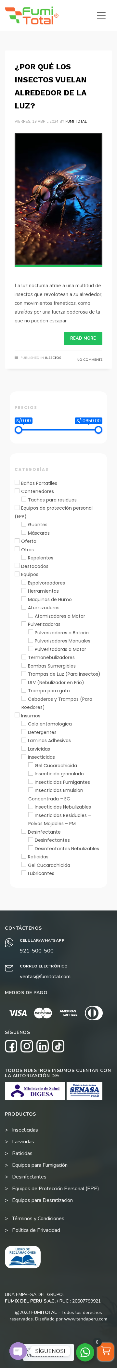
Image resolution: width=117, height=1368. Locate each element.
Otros (27, 549)
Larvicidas (39, 749)
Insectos (53, 358)
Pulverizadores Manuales (62, 641)
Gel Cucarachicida (56, 765)
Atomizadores (43, 608)
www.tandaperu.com (85, 1319)
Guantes (37, 525)
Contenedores (37, 491)
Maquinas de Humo (50, 599)
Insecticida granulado (59, 774)
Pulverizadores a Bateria (62, 632)
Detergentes (42, 732)
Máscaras (39, 533)
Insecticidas (41, 757)
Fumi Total (76, 121)
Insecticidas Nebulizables (63, 807)
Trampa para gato (49, 691)
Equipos (29, 574)
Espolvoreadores (46, 583)
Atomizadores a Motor (60, 616)
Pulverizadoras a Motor (60, 649)
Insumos (30, 715)
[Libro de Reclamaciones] (23, 1257)
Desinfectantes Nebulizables (67, 848)
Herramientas (43, 591)
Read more (83, 338)
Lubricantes (41, 873)
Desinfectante (44, 832)
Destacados (34, 566)
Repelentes (40, 558)
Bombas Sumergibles (52, 666)
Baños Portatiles (39, 483)
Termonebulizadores (51, 658)
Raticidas (38, 857)
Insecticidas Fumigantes (62, 782)
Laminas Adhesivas (49, 741)
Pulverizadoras (44, 624)
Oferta (28, 541)
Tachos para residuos (52, 500)
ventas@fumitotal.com (45, 976)
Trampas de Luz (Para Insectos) (64, 674)
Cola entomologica (50, 724)
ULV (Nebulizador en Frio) (56, 682)
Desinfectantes (52, 840)
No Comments (89, 360)
